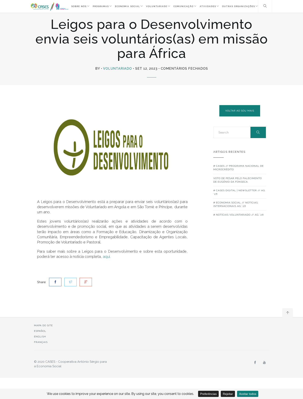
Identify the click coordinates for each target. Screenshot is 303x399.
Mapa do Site (43, 325)
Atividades (208, 6)
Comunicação (184, 6)
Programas (101, 6)
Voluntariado (156, 6)
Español (40, 331)
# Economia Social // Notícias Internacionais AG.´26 (235, 204)
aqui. (106, 256)
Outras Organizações (238, 6)
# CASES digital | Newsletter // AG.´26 (239, 192)
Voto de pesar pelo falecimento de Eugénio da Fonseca (237, 180)
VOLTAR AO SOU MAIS (239, 110)
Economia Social (127, 6)
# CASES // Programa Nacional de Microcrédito (238, 167)
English (40, 336)
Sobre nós (79, 6)
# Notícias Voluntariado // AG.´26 (238, 214)
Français (41, 342)
